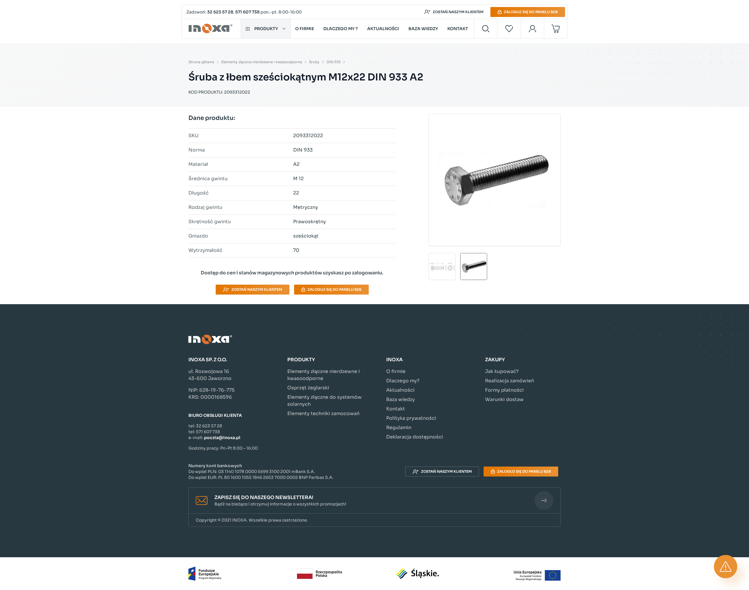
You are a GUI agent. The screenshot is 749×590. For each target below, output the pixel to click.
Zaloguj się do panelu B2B (531, 12)
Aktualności (383, 28)
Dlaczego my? (403, 381)
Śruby (314, 62)
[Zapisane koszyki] (509, 28)
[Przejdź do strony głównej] (211, 28)
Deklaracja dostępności (414, 437)
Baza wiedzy (423, 28)
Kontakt (457, 28)
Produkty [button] (266, 28)
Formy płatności (504, 390)
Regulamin (398, 427)
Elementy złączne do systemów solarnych (324, 400)
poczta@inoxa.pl (222, 437)
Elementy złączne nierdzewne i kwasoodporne (261, 62)
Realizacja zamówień (509, 381)
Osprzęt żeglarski (308, 388)
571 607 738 (247, 12)
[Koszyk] (555, 28)
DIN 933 (334, 62)
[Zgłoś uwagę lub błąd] (725, 566)
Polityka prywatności (411, 418)
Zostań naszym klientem (458, 12)
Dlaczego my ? (340, 28)
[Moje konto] (532, 28)
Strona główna (201, 62)
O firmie (304, 28)
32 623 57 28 (220, 12)
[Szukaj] (485, 28)
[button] (374, 501)
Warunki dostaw (504, 399)
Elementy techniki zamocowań (323, 413)
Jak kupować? (502, 371)
